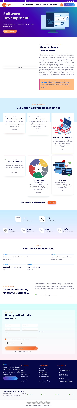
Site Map (23, 382)
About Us (23, 368)
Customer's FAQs (25, 374)
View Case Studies (9, 31)
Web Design (42, 370)
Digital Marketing (43, 378)
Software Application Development (15, 257)
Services (38, 4)
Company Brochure (10, 378)
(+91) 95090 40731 (63, 374)
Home (22, 4)
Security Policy (24, 380)
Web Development (43, 368)
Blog (22, 370)
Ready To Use (53, 4)
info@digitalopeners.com (65, 370)
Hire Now (51, 202)
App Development (43, 374)
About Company (30, 4)
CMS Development (33, 267)
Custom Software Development (62, 257)
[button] (68, 296)
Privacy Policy (24, 376)
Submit (21, 348)
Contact (23, 372)
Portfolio (45, 4)
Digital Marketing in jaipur (45, 382)
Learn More (14, 129)
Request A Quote (69, 4)
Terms (22, 378)
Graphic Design (43, 372)
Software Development (45, 376)
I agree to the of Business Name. (18, 339)
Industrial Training (43, 380)
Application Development (12, 267)
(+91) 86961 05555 (63, 376)
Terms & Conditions (17, 339)
